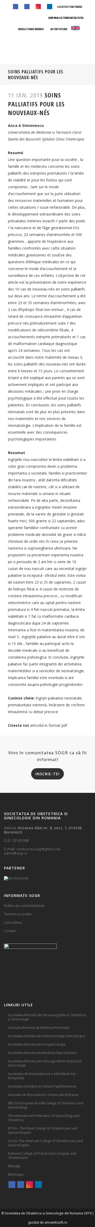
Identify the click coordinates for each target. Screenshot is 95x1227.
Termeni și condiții (17, 914)
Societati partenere (69, 7)
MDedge (14, 1166)
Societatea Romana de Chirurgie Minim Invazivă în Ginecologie (45, 1063)
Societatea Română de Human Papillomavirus (42, 1086)
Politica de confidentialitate (24, 905)
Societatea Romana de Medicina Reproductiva (42, 1053)
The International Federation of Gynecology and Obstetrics (43, 1117)
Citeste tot (18, 725)
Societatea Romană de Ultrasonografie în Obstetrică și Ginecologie (47, 1017)
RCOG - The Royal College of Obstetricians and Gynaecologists (43, 1130)
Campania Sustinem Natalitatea (65, 18)
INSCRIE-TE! (47, 773)
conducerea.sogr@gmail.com (38, 849)
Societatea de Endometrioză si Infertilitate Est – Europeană (43, 1076)
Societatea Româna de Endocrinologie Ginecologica (46, 1036)
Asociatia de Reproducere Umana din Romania (43, 1095)
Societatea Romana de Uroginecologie (36, 1044)
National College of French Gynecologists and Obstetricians (42, 1155)
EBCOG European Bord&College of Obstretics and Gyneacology (45, 1105)
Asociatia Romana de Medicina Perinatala (39, 1027)
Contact (10, 931)
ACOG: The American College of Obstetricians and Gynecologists (45, 1143)
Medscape (15, 1174)
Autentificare (58, 29)
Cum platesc (13, 922)
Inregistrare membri (30, 29)
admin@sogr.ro (15, 853)
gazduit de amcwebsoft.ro (47, 1222)
